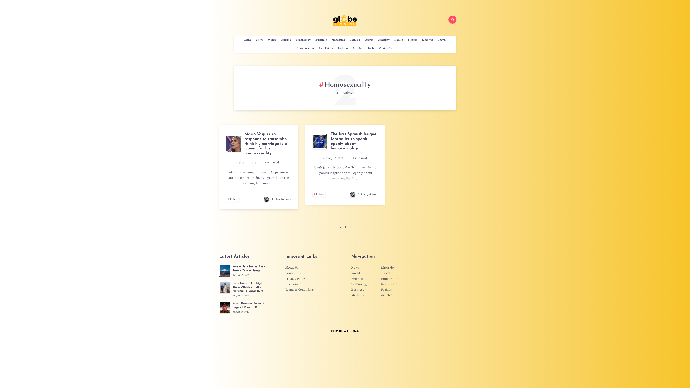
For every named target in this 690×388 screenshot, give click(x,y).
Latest (234, 199)
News (259, 39)
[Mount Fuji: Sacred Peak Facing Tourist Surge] (224, 271)
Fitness (412, 39)
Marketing (338, 39)
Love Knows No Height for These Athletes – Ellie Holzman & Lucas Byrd (251, 287)
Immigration (305, 48)
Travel (442, 39)
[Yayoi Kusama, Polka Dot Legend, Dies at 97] (224, 307)
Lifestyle (427, 39)
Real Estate (326, 48)
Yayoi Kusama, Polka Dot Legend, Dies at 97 (250, 305)
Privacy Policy (295, 279)
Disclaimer (293, 284)
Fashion (343, 48)
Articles (358, 48)
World (272, 39)
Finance (286, 39)
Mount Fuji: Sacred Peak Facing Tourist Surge (249, 268)
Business (321, 39)
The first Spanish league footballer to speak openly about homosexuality (353, 141)
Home (247, 39)
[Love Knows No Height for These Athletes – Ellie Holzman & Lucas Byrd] (224, 287)
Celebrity (384, 39)
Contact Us (386, 48)
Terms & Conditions (299, 290)
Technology (303, 39)
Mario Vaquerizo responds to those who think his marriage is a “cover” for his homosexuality (265, 143)
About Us (291, 268)
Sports (369, 39)
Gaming (355, 39)
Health (398, 39)
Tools (371, 48)
